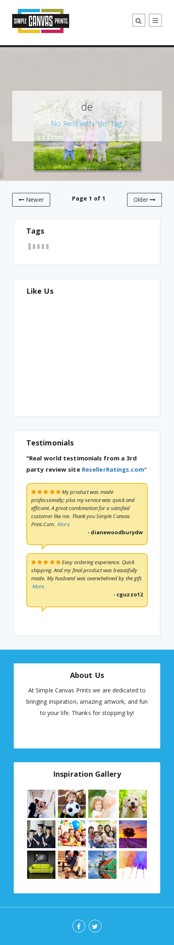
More (63, 524)
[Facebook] (79, 926)
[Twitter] (95, 926)
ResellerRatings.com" (114, 469)
